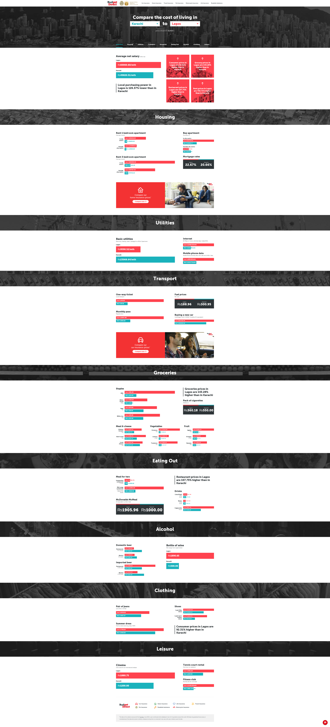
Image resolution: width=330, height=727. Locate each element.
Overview (119, 44)
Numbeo (142, 717)
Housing (130, 44)
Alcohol (186, 44)
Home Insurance (156, 3)
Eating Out (175, 44)
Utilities (140, 44)
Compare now (140, 201)
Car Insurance (146, 3)
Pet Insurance (179, 3)
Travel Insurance (168, 3)
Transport (151, 44)
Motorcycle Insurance (192, 3)
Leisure (206, 44)
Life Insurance (205, 3)
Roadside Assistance (216, 3)
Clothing (196, 44)
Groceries (163, 44)
